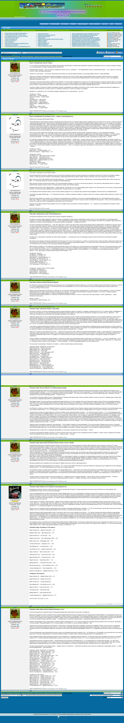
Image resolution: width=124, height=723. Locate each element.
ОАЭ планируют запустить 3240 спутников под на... (86, 40)
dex (109, 38)
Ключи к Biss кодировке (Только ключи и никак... (51, 39)
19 (19, 52)
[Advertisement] (90, 6)
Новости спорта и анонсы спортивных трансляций (48, 56)
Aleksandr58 (111, 41)
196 (54, 307)
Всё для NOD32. (9, 42)
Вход (23, 16)
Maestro (110, 43)
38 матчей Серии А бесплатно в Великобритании (85, 37)
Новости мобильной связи (45, 46)
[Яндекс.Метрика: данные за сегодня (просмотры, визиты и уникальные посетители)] (62, 717)
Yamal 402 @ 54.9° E (10, 40)
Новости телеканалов (44, 36)
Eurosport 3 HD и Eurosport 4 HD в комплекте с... (85, 41)
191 (54, 61)
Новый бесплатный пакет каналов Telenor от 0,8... (85, 43)
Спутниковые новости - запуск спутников (16, 36)
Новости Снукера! (68, 56)
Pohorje (110, 37)
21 (22, 52)
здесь (65, 110)
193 (54, 170)
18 (17, 52)
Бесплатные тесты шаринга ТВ (46, 35)
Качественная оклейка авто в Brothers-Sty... (17, 43)
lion (109, 45)
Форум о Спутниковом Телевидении (10, 56)
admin (109, 33)
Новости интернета (43, 33)
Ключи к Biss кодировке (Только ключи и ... (16, 33)
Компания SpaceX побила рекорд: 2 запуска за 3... (86, 44)
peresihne (110, 35)
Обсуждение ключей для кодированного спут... (18, 46)
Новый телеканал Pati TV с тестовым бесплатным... (86, 46)
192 (54, 114)
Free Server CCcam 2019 (12, 37)
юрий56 (110, 46)
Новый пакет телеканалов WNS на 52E (82, 36)
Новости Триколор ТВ (11, 39)
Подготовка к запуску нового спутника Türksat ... (85, 35)
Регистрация (18, 16)
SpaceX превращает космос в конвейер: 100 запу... (86, 33)
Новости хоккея (42, 41)
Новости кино (41, 37)
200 (54, 607)
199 (54, 485)
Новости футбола (43, 44)
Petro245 (110, 39)
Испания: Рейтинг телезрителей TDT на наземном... (86, 39)
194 (54, 212)
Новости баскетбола (43, 43)
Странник (110, 34)
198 (54, 441)
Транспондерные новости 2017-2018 (15, 34)
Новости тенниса (42, 40)
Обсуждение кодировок (11, 45)
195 (54, 280)
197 (54, 386)
